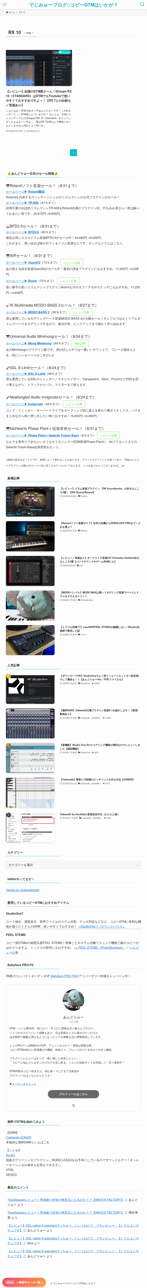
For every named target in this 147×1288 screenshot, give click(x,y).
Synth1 (11, 1155)
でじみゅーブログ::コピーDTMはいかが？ (73, 4)
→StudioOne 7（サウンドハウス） (102, 926)
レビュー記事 (72, 263)
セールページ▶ (25, 191)
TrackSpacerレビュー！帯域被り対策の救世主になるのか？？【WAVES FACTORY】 (65, 1199)
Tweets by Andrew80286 (22, 890)
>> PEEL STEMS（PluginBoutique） (99, 947)
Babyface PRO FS (63, 976)
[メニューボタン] (4, 4)
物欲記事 (80, 343)
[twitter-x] (73, 1105)
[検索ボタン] (142, 4)
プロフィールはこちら (73, 1094)
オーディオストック (24, 1084)
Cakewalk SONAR (18, 1137)
